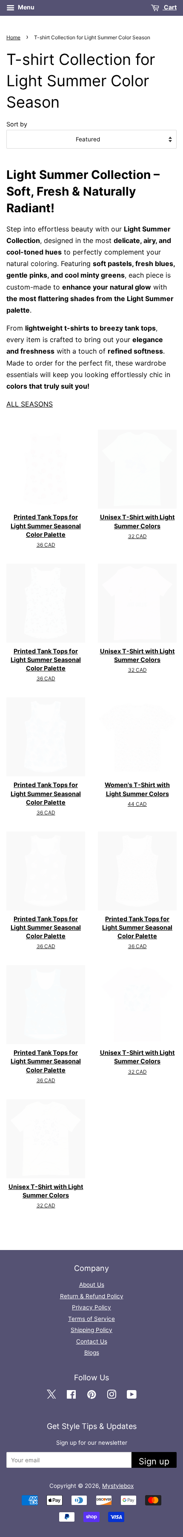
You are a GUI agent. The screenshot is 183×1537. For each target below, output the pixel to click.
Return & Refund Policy (91, 1296)
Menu (25, 7)
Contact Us (91, 1341)
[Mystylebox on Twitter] (51, 1395)
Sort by (16, 124)
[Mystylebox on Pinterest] (91, 1395)
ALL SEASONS (29, 404)
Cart (170, 7)
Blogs (91, 1352)
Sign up (154, 1461)
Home (13, 37)
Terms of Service (91, 1318)
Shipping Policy (91, 1329)
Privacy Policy (91, 1307)
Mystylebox (118, 1485)
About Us (91, 1284)
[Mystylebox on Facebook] (71, 1395)
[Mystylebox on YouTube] (132, 1395)
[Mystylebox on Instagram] (111, 1395)
